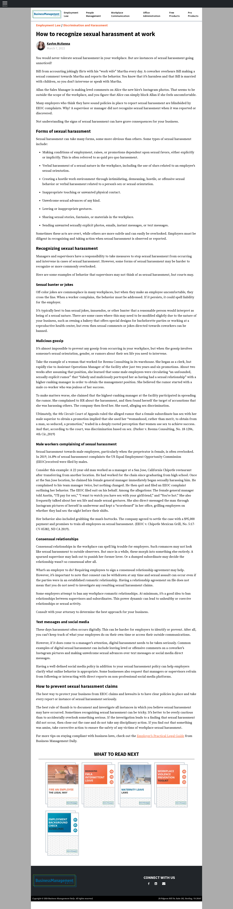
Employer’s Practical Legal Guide (160, 736)
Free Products (174, 14)
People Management (93, 14)
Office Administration (151, 14)
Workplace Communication (120, 14)
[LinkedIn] (156, 884)
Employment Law (71, 14)
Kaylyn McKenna (58, 43)
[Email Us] (163, 884)
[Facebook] (148, 884)
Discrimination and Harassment (85, 25)
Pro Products (193, 14)
